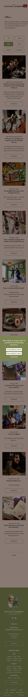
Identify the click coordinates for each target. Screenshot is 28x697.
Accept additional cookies (14, 349)
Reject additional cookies (14, 353)
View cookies (14, 356)
